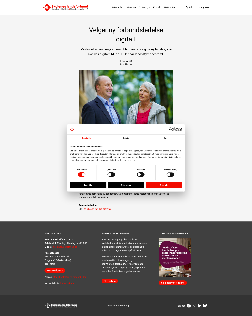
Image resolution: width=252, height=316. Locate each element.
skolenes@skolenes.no (65, 246)
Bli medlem (118, 7)
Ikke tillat (88, 185)
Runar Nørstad (67, 283)
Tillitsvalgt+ (144, 7)
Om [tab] (165, 138)
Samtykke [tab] (86, 138)
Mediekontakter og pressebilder (69, 277)
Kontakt (157, 7)
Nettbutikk (169, 7)
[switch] (111, 175)
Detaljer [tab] (126, 138)
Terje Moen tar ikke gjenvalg (97, 209)
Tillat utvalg (126, 185)
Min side (131, 7)
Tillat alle (164, 185)
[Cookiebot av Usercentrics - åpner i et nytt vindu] (170, 129)
